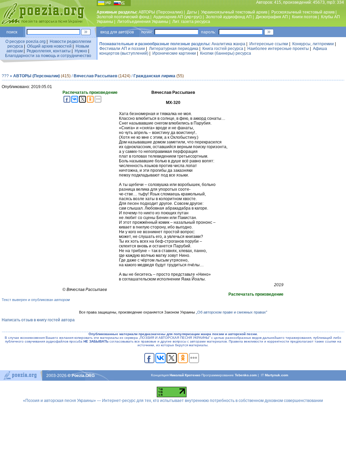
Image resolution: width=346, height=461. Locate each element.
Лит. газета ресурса (191, 21)
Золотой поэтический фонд (123, 17)
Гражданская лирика (154, 76)
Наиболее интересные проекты (278, 48)
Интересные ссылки (268, 44)
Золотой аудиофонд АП (229, 17)
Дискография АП (272, 17)
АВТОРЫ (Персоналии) (161, 12)
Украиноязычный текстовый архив (234, 12)
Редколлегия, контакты (49, 51)
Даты (192, 12)
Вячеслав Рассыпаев (95, 76)
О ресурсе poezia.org (25, 41)
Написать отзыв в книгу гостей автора (38, 320)
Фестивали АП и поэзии (122, 48)
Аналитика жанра (228, 44)
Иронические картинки (174, 53)
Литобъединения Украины (142, 21)
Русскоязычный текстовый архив (303, 12)
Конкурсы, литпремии (313, 44)
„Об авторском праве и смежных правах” (231, 312)
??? (5, 76)
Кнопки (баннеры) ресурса (225, 53)
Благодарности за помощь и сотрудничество (48, 55)
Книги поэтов (304, 17)
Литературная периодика (173, 48)
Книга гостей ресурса (222, 48)
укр (108, 2)
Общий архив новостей (49, 46)
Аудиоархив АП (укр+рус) (177, 17)
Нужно (81, 51)
